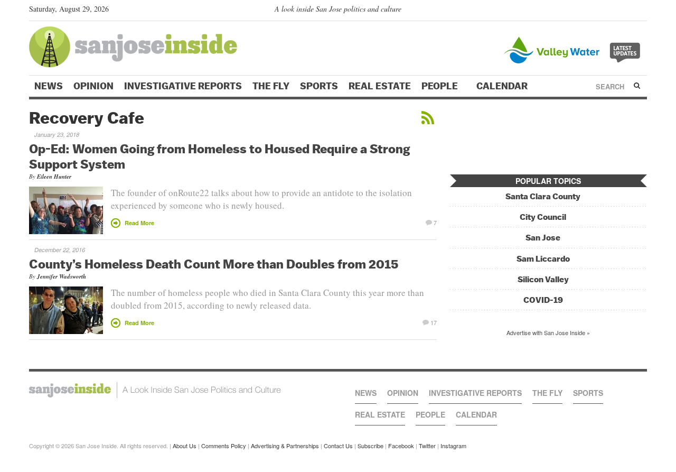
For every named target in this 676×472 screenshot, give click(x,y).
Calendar (503, 86)
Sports (319, 86)
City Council (543, 217)
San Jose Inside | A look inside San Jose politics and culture (155, 390)
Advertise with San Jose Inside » (548, 332)
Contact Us (338, 445)
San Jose (542, 238)
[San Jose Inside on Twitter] (611, 11)
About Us (184, 445)
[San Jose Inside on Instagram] (641, 11)
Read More (139, 223)
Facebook (401, 445)
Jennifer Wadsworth (61, 276)
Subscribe (370, 445)
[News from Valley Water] (574, 49)
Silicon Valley (543, 279)
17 (433, 322)
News (48, 86)
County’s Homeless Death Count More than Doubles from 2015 (213, 264)
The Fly (270, 86)
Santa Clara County (542, 196)
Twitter (427, 445)
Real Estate (380, 86)
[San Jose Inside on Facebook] (626, 11)
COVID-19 (543, 300)
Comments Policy (223, 445)
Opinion (93, 86)
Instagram (453, 445)
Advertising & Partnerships (285, 445)
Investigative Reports (183, 86)
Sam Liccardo (543, 259)
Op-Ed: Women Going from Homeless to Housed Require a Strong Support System (219, 156)
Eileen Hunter (54, 176)
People (440, 86)
